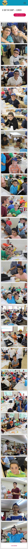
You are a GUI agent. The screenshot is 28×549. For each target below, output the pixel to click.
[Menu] (24, 3)
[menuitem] (24, 3)
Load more (14, 545)
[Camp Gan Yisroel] (11, 3)
